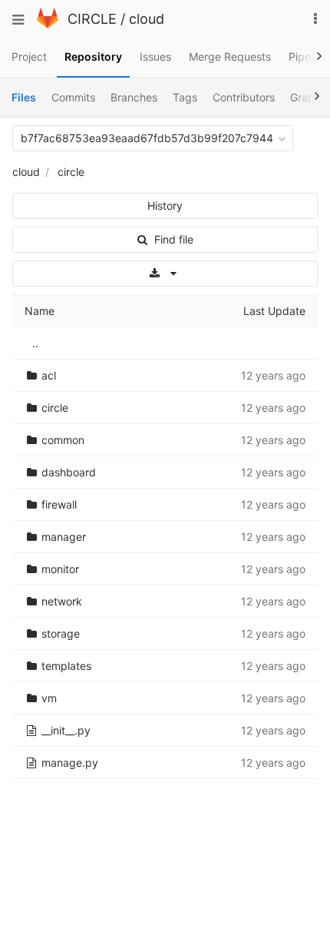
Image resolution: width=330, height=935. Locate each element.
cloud (146, 19)
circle (71, 171)
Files (24, 97)
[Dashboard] (47, 24)
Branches (134, 97)
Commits (73, 97)
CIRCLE (92, 19)
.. (35, 343)
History (165, 205)
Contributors (244, 97)
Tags (185, 97)
